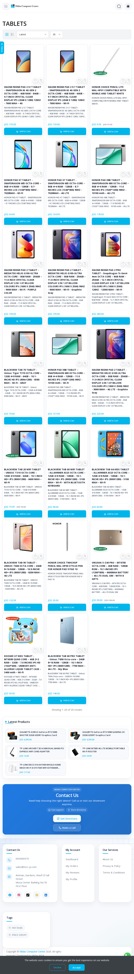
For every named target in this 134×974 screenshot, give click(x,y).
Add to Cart (25, 131)
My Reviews (72, 872)
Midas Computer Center (32, 951)
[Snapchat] (37, 895)
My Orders (72, 866)
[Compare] (41, 80)
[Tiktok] (28, 895)
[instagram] (19, 895)
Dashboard (72, 859)
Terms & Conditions (114, 872)
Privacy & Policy (111, 866)
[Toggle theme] (128, 6)
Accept (77, 967)
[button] (5, 6)
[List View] (12, 34)
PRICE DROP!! (19, 934)
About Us (108, 859)
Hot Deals (17, 927)
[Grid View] (7, 34)
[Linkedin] (45, 895)
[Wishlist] (35, 80)
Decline (57, 967)
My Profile (71, 879)
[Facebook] (10, 895)
